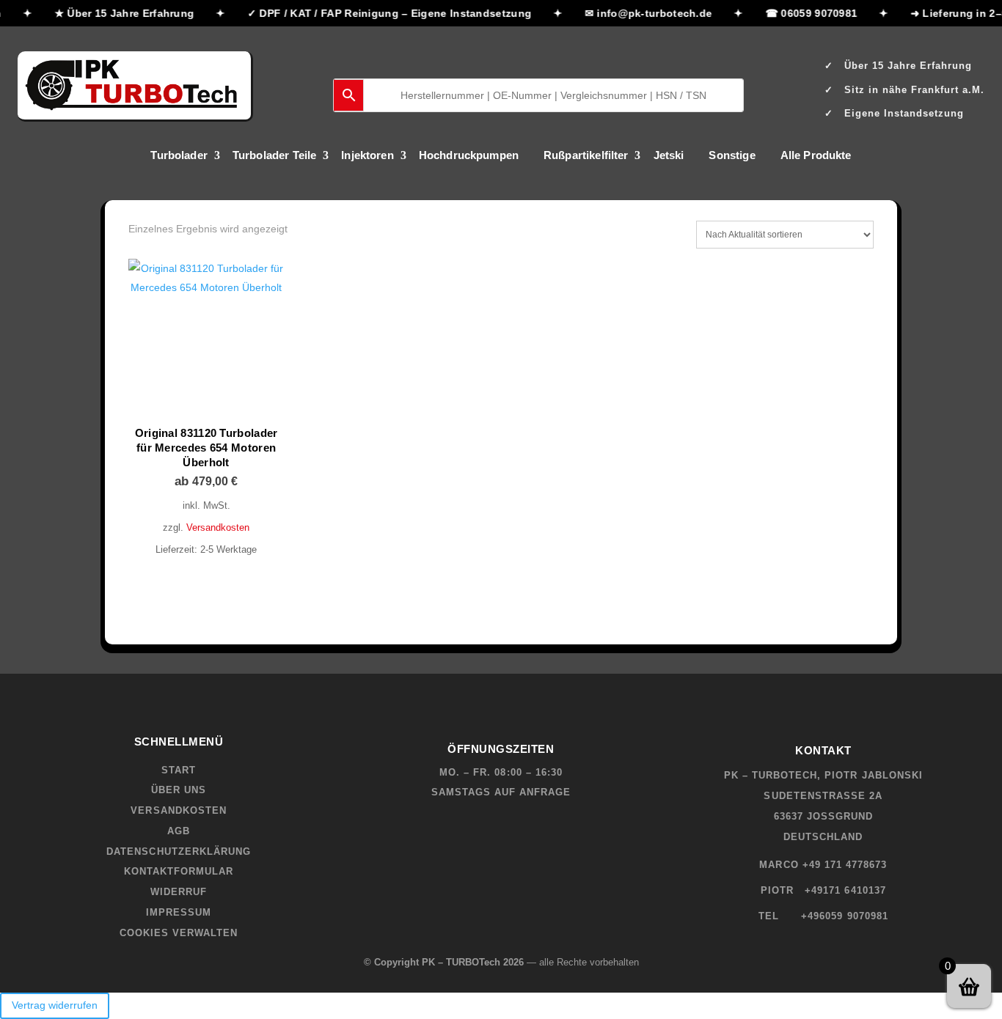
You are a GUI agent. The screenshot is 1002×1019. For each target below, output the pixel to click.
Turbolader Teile (274, 155)
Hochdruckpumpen (469, 155)
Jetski (669, 155)
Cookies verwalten (179, 932)
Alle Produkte (816, 155)
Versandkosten (217, 528)
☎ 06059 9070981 (807, 13)
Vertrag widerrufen (55, 1005)
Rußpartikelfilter (586, 155)
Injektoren (367, 155)
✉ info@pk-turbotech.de (645, 13)
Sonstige (732, 155)
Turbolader (179, 155)
